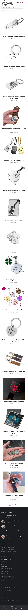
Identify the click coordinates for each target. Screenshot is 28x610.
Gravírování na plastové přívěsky (13, 536)
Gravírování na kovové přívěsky (13, 531)
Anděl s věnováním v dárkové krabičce (14, 250)
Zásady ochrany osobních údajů (10, 587)
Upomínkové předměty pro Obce (11, 600)
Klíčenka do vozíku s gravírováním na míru (14, 36)
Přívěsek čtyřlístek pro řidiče (14, 280)
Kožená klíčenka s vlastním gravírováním (14, 371)
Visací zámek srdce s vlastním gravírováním (14, 310)
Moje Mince (5, 597)
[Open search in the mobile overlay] (18, 3)
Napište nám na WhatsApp (9, 551)
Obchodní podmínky (8, 581)
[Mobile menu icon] (25, 3)
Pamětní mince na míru (11, 515)
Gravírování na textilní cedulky (13, 525)
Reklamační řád (6, 584)
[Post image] (3, 516)
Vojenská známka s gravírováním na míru (14, 160)
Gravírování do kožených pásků (13, 520)
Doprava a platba (7, 590)
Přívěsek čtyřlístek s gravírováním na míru (14, 190)
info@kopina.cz (4, 556)
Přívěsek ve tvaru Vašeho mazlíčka (14, 220)
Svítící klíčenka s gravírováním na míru (14, 401)
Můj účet (5, 594)
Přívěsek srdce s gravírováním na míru (14, 66)
